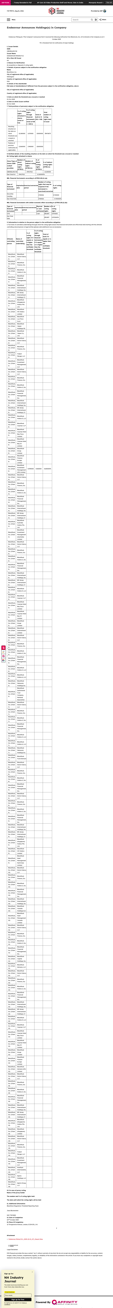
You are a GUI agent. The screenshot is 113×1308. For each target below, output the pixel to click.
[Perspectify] (3, 652)
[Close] (32, 1272)
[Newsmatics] (3, 660)
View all (109, 2)
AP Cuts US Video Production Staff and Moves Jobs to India (60, 3)
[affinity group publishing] (3, 656)
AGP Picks (5, 2)
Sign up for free (17, 1299)
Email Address (9, 1292)
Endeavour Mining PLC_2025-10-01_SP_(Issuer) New (26, 1239)
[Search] (92, 20)
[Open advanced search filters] (96, 20)
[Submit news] (3, 648)
